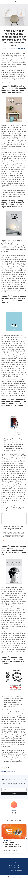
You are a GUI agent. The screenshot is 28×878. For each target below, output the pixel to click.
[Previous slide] (1, 838)
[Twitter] (14, 876)
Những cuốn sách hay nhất (10, 48)
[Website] (12, 813)
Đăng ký (14, 793)
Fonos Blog (14, 1)
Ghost (17, 867)
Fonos (14, 810)
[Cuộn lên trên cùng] (20, 876)
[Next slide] (26, 838)
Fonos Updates (7, 840)
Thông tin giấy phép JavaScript (14, 870)
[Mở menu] (2, 2)
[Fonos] (14, 804)
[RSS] (15, 862)
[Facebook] (8, 876)
